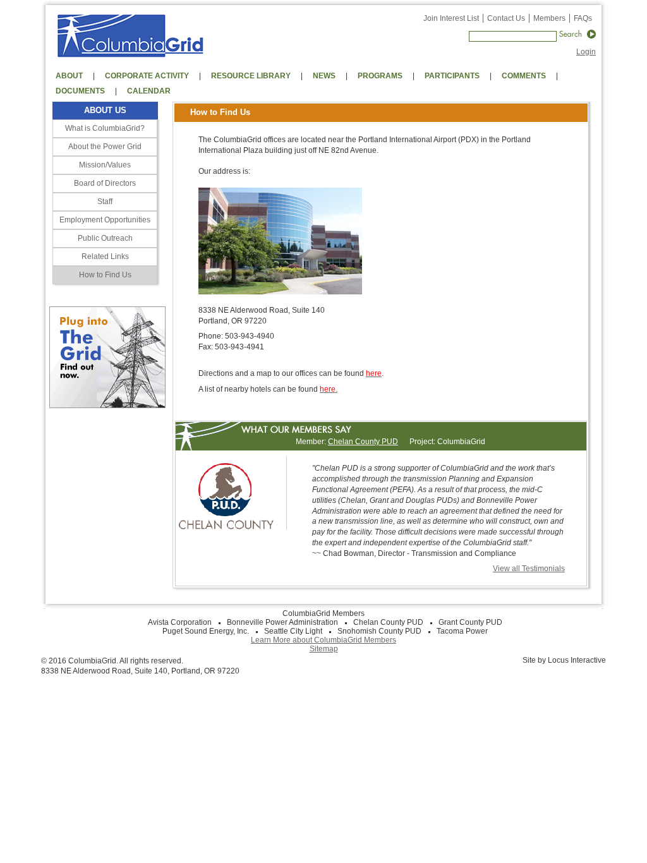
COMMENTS (524, 75)
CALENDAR (149, 91)
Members (549, 18)
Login (586, 51)
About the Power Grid (105, 146)
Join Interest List (451, 18)
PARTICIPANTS (452, 75)
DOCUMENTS (80, 91)
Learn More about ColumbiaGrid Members (323, 640)
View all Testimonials (529, 568)
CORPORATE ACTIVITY (147, 75)
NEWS (324, 75)
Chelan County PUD (363, 441)
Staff (104, 201)
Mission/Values (105, 164)
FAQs (583, 18)
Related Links (105, 256)
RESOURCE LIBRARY (251, 75)
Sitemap (324, 648)
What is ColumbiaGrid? (105, 128)
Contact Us (506, 18)
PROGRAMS (380, 75)
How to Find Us (105, 274)
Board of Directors (105, 183)
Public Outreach (105, 238)
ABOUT (69, 75)
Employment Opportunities (104, 219)
